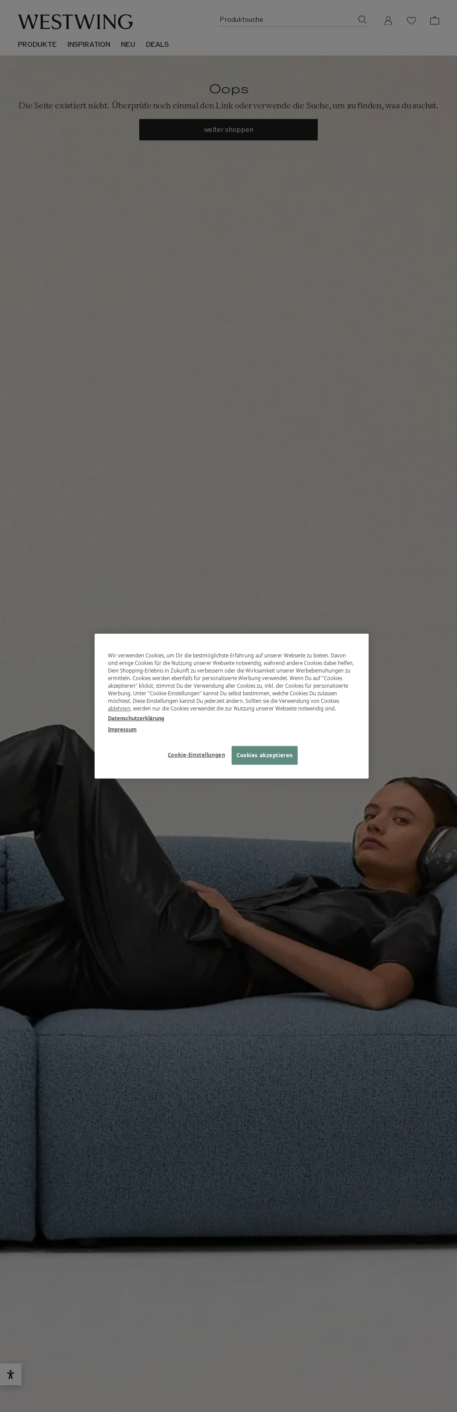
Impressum (122, 729)
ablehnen (119, 708)
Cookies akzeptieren (265, 754)
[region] (232, 706)
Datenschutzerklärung (136, 717)
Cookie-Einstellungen (196, 754)
